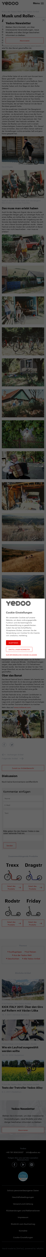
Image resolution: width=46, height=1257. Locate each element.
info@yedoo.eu (33, 1152)
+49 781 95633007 (14, 1152)
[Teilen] (4, 744)
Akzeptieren (13, 642)
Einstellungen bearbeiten (19, 649)
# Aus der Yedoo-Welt (22, 954)
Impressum (23, 1216)
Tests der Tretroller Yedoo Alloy (22, 1087)
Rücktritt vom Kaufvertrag (23, 1223)
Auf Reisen (8, 1003)
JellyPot (39, 1248)
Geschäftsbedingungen (23, 1196)
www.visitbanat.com (22, 707)
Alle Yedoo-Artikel (31, 11)
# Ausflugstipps (14, 951)
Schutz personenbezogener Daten (23, 1190)
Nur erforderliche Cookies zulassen (21, 655)
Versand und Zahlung (23, 1203)
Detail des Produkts (11, 887)
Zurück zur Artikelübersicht (23, 768)
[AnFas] (20, 1248)
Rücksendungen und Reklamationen (23, 1210)
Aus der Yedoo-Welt (12, 11)
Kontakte (23, 1230)
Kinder (34, 1043)
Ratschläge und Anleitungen (16, 1043)
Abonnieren (25, 40)
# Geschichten (12, 958)
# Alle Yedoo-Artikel (31, 958)
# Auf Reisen (30, 951)
